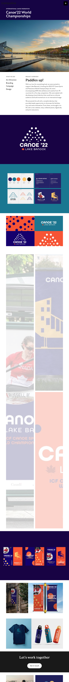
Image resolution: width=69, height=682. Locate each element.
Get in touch (34, 666)
